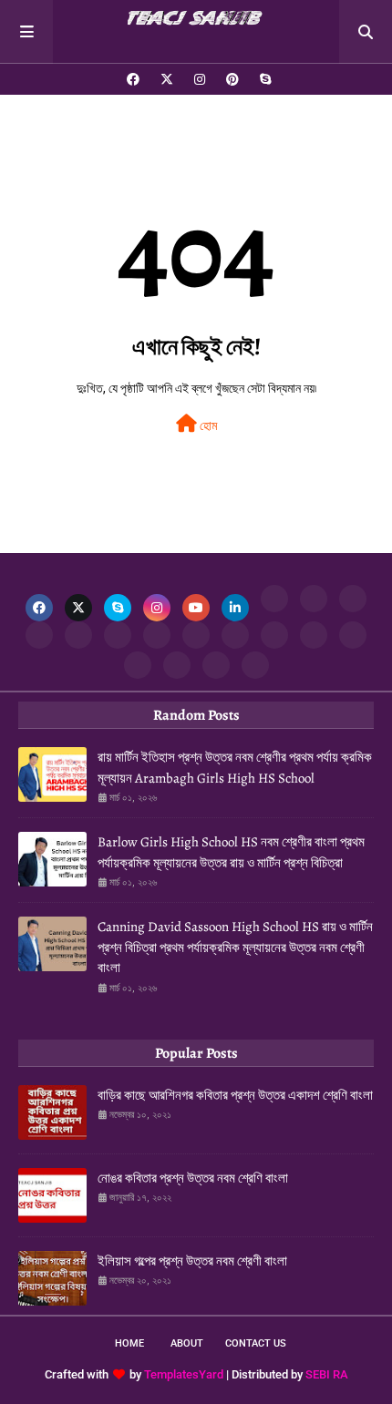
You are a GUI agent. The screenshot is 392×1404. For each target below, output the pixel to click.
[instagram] (200, 79)
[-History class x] (156, 635)
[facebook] (133, 79)
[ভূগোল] (196, 635)
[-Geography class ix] (313, 635)
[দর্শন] (352, 635)
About (186, 1343)
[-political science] (216, 665)
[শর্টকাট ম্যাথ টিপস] (255, 665)
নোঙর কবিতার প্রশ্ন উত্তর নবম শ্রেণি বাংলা (193, 1178)
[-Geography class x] (274, 635)
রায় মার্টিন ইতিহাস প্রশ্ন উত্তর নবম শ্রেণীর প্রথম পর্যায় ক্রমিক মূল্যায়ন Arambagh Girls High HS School (235, 767)
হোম (207, 425)
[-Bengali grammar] (274, 598)
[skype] (263, 79)
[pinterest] (232, 79)
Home (129, 1343)
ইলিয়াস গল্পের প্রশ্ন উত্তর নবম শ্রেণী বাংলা (192, 1261)
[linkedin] (235, 607)
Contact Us (255, 1343)
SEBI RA (326, 1374)
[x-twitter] (167, 79)
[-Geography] (235, 635)
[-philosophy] (137, 665)
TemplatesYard (183, 1374)
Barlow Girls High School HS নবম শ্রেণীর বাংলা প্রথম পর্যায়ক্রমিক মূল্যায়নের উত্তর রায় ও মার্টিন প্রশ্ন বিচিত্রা (231, 852)
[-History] (39, 635)
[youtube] (196, 607)
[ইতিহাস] (313, 598)
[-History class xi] (117, 635)
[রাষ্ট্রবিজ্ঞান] (177, 665)
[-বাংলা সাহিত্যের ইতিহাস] (352, 598)
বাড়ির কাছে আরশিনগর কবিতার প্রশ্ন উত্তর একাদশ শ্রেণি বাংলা (235, 1095)
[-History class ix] (78, 635)
